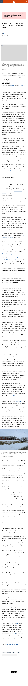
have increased (19, 401)
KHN (17, 623)
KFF (15, 633)
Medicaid (9, 652)
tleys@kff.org (10, 644)
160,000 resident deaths (13, 171)
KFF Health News (8, 17)
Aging (4, 652)
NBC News (12, 85)
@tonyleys (16, 644)
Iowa (18, 652)
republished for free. (21, 85)
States (14, 652)
